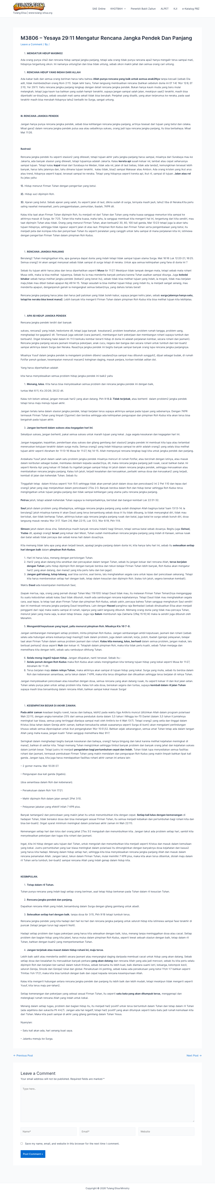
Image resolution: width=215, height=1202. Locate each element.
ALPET (165, 8)
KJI (175, 8)
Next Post (194, 1055)
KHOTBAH (116, 8)
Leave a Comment (31, 44)
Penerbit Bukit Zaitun (143, 8)
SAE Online (98, 8)
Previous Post (23, 1055)
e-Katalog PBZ (190, 8)
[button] (124, 8)
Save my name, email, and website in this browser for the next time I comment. (72, 1143)
